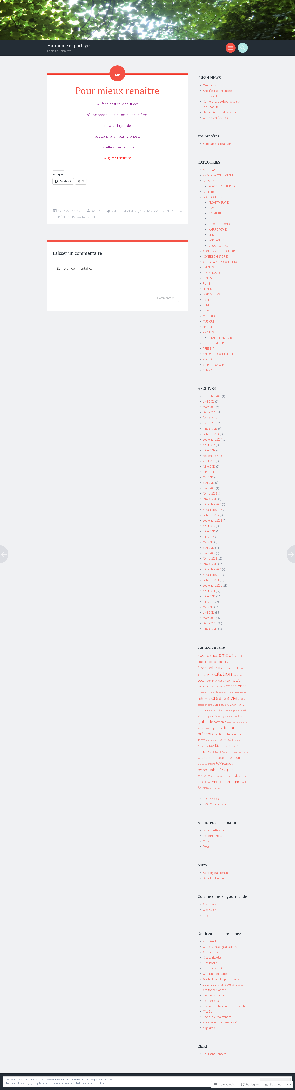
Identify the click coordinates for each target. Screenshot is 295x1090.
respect (227, 763)
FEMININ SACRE (212, 273)
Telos (206, 846)
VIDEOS (207, 359)
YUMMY (207, 370)
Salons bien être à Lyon (217, 144)
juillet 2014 (209, 450)
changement (128, 211)
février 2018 (210, 423)
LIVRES (207, 300)
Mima (206, 841)
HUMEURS (209, 289)
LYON (206, 311)
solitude (95, 217)
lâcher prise (223, 745)
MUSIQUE (208, 321)
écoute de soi (204, 782)
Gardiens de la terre (215, 974)
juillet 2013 (209, 466)
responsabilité (209, 769)
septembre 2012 (212, 520)
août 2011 (209, 591)
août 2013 (209, 461)
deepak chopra (205, 704)
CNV (211, 208)
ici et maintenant (234, 722)
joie (238, 734)
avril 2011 (209, 612)
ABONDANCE (211, 170)
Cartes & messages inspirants (220, 947)
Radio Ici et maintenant (217, 1017)
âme (115, 211)
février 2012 (210, 558)
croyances (232, 692)
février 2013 (210, 493)
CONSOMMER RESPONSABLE (220, 251)
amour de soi (240, 656)
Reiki (218, 763)
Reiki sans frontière (214, 1054)
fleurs (217, 716)
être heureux (214, 788)
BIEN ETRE (209, 192)
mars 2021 (209, 407)
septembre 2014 (212, 439)
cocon (159, 211)
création (242, 692)
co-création (238, 675)
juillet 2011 (209, 596)
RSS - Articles (211, 799)
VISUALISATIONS (218, 246)
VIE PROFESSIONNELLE (216, 365)
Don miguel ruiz (222, 704)
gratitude (205, 721)
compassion (234, 680)
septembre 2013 (212, 456)
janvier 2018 (210, 429)
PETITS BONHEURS (214, 343)
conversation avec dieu (209, 692)
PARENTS (208, 332)
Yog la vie (209, 1028)
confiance (204, 686)
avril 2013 (209, 483)
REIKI (211, 235)
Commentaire (166, 298)
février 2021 (210, 412)
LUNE (206, 305)
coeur (202, 680)
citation (146, 211)
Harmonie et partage (68, 45)
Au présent (209, 941)
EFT (211, 219)
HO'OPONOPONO (219, 224)
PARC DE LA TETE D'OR (222, 186)
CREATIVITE (215, 213)
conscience (236, 686)
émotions (218, 781)
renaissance (77, 217)
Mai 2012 (208, 542)
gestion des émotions (232, 716)
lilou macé (225, 739)
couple (223, 692)
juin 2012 (208, 537)
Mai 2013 (208, 477)
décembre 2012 (212, 504)
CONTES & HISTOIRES (216, 256)
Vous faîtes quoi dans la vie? (220, 1022)
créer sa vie (224, 697)
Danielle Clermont (214, 878)
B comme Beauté (213, 830)
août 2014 (209, 445)
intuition (230, 734)
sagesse (230, 769)
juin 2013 (208, 472)
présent (211, 763)
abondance (208, 655)
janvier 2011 (210, 629)
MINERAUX (209, 316)
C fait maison (211, 904)
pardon (235, 757)
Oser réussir (210, 85)
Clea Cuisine (210, 910)
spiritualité (204, 776)
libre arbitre (211, 739)
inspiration (216, 728)
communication (216, 680)
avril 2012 (209, 548)
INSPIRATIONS (211, 294)
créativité (204, 699)
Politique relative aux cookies (90, 1083)
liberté (201, 740)
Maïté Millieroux (212, 836)
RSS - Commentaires (215, 804)
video (239, 775)
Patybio (207, 915)
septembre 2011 (212, 585)
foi (221, 716)
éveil (243, 782)
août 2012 (209, 526)
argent (230, 662)
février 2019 (210, 418)
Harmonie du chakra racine (219, 112)
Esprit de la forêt (213, 968)
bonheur (213, 667)
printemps (202, 764)
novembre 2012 (212, 510)
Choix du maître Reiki (215, 118)
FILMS (206, 283)
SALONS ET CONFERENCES (219, 354)
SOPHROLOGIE (217, 240)
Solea (95, 211)
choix (209, 674)
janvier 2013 (210, 499)
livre (234, 739)
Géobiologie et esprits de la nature (223, 979)
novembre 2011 (212, 575)
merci (235, 746)
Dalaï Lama (242, 699)
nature (203, 751)
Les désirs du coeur (214, 995)
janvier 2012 (210, 564)
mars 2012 (209, 553)
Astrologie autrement (216, 873)
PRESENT (208, 348)
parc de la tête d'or (216, 758)
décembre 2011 (212, 569)
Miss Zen (208, 1011)
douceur (213, 710)
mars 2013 (209, 488)
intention (218, 734)
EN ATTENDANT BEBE (221, 338)
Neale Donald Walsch (219, 752)
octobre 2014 (211, 434)
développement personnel (230, 710)
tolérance (229, 775)
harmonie (220, 722)
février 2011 (210, 623)
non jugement (236, 752)
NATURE (208, 327)
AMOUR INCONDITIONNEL (218, 175)
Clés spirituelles (212, 957)
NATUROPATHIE (218, 229)
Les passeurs (211, 1001)
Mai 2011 (208, 607)
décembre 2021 (212, 396)
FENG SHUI (209, 278)
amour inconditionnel (212, 662)
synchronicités (217, 776)
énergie (233, 781)
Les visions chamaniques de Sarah (224, 1006)
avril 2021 (209, 401)
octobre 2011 (211, 580)
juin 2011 (208, 602)
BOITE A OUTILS (212, 197)
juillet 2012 (209, 531)
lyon (211, 746)
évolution (203, 788)
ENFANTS (208, 267)
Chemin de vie (211, 952)
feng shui (209, 716)
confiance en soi (218, 686)
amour (226, 654)
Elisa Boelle (210, 963)
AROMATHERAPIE (219, 202)
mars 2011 (209, 618)
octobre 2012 (211, 515)
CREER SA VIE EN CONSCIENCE (221, 262)
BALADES (208, 181)
